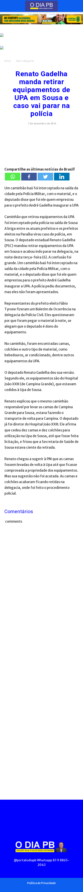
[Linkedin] (61, 176)
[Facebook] (29, 176)
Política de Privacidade (41, 883)
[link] (41, 19)
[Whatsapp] (12, 176)
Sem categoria (25, 61)
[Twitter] (45, 176)
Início (7, 61)
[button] (7, 6)
